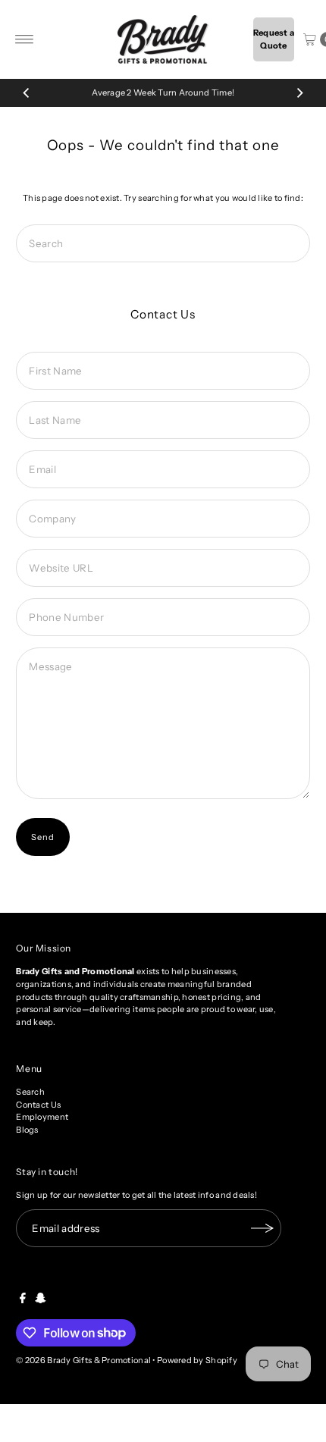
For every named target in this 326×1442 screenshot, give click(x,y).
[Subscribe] (262, 1228)
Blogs (27, 1129)
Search (30, 1091)
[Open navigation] (24, 39)
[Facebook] (23, 1300)
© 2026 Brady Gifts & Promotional (83, 1360)
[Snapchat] (40, 1300)
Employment (42, 1116)
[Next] (299, 92)
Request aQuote (274, 39)
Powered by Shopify (197, 1360)
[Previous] (26, 92)
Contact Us (38, 1104)
